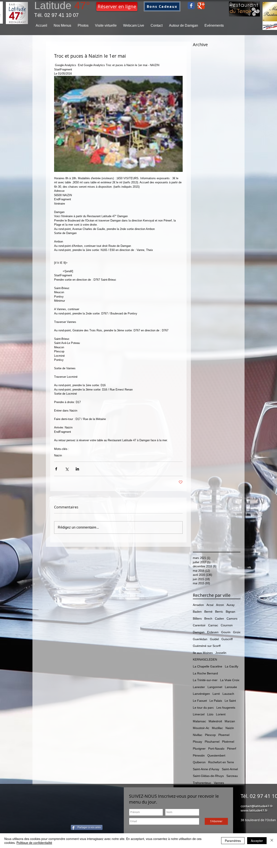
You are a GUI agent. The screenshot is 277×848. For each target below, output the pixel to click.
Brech (208, 618)
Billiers (197, 618)
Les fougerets (225, 707)
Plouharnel (212, 741)
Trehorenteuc (202, 783)
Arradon (198, 605)
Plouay (197, 741)
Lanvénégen (201, 693)
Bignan (230, 611)
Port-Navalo (216, 748)
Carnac (213, 625)
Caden (219, 618)
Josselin (220, 652)
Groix (236, 632)
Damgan (199, 632)
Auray (231, 605)
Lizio (210, 714)
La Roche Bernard (205, 673)
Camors (232, 618)
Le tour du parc (203, 707)
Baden (197, 611)
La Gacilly (231, 666)
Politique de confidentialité (34, 842)
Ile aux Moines (203, 652)
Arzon (220, 605)
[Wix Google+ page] (201, 5)
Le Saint (230, 700)
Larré (216, 693)
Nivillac (197, 735)
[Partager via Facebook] (56, 469)
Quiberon (199, 762)
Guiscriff (227, 639)
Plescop (210, 735)
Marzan (230, 721)
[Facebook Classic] (191, 5)
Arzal (209, 605)
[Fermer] (271, 841)
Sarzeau (232, 776)
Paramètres (233, 840)
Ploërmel (228, 741)
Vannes (219, 783)
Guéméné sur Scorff (207, 646)
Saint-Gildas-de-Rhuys (208, 776)
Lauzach (228, 693)
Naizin (58, 455)
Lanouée (231, 687)
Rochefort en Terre (221, 762)
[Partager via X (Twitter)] (67, 469)
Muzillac (217, 728)
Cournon (227, 625)
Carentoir (199, 625)
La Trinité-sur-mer (205, 680)
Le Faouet (200, 700)
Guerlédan (200, 639)
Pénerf (231, 748)
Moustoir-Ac (201, 728)
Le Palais (215, 700)
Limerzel (199, 714)
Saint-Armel (230, 769)
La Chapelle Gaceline (207, 666)
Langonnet (215, 687)
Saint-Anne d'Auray (206, 769)
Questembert (216, 755)
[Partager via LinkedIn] (77, 469)
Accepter (257, 840)
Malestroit (215, 721)
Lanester (199, 687)
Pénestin (199, 755)
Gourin (225, 632)
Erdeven (213, 632)
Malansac (199, 721)
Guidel (214, 639)
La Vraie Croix (229, 680)
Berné (208, 611)
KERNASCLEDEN (205, 659)
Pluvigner (199, 748)
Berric (219, 611)
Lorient (220, 714)
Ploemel (223, 735)
